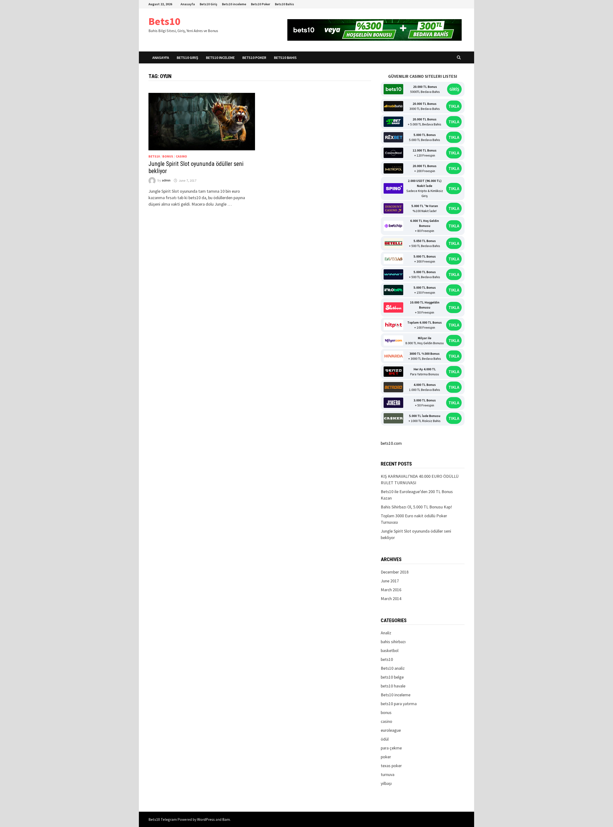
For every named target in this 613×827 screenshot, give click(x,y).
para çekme (391, 748)
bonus (167, 156)
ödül (385, 739)
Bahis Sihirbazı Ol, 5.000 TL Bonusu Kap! (416, 507)
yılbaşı (386, 783)
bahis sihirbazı (393, 641)
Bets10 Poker (260, 4)
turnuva (387, 774)
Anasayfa (188, 4)
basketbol (389, 650)
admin (166, 180)
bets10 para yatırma (399, 703)
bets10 (154, 156)
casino (181, 156)
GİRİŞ (454, 89)
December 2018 (395, 572)
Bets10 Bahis (284, 4)
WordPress (206, 819)
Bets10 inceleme (234, 4)
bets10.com (391, 443)
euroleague (391, 730)
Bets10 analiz (393, 668)
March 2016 (391, 589)
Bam (226, 819)
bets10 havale (393, 686)
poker (386, 756)
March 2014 (391, 598)
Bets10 (164, 21)
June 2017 (390, 581)
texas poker (391, 765)
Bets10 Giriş (208, 4)
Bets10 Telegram (162, 819)
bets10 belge (392, 677)
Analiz (386, 633)
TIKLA (453, 106)
